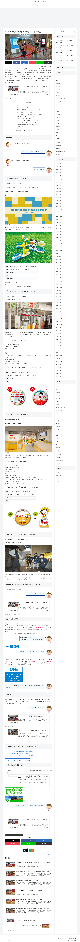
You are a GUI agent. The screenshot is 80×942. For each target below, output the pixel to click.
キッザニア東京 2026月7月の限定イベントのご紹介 (17, 753)
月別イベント (21, 834)
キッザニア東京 (14, 834)
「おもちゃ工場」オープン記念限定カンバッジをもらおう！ (29, 114)
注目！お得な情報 (19, 126)
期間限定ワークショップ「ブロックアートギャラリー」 (28, 109)
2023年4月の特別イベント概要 (22, 107)
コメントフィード (60, 478)
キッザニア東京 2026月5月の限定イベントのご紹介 (17, 760)
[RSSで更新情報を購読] (32, 850)
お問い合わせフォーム (71, 938)
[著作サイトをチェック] (24, 850)
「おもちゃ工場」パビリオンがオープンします (25, 111)
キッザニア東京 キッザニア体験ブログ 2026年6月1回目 (19, 756)
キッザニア (8, 834)
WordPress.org (59, 481)
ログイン (58, 472)
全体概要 (17, 105)
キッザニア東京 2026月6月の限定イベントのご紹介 (17, 758)
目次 (27, 102)
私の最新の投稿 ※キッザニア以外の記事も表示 (26, 130)
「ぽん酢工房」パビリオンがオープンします (25, 116)
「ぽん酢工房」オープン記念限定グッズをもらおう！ (28, 120)
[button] (48, 62)
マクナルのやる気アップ (21, 132)
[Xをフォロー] (27, 850)
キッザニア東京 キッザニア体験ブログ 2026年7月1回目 (19, 751)
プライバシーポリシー (62, 938)
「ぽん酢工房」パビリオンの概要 (24, 118)
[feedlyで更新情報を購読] (30, 850)
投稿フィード (59, 475)
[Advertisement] (40, 18)
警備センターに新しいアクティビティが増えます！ (26, 122)
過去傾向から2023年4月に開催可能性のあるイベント (27, 124)
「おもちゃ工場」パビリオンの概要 (24, 112)
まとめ (17, 128)
